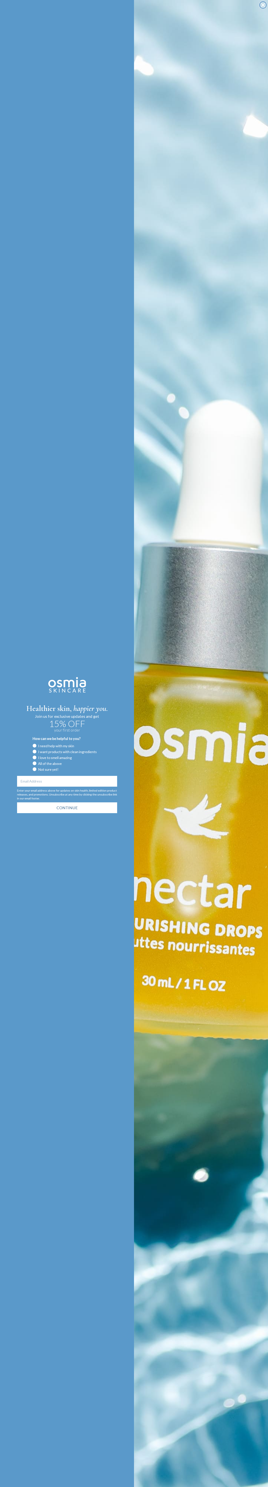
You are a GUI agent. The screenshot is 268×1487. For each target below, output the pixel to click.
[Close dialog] (263, 5)
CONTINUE (67, 807)
